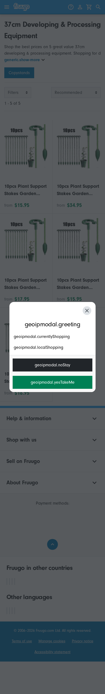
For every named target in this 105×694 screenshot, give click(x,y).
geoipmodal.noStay (52, 365)
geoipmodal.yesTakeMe (53, 382)
